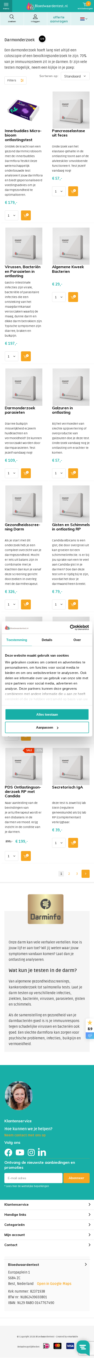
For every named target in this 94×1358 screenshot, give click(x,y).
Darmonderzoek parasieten (20, 410)
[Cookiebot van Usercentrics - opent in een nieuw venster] (70, 627)
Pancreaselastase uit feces (68, 133)
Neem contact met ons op (25, 1135)
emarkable (72, 1336)
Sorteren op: (48, 76)
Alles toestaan (47, 714)
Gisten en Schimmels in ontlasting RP (71, 527)
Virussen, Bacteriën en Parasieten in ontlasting (22, 271)
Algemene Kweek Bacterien (68, 269)
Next (86, 874)
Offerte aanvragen (59, 19)
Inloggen (35, 21)
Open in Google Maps (54, 1284)
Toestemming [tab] (16, 639)
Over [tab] (77, 639)
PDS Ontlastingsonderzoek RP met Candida (23, 791)
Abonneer (76, 1178)
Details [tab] (47, 639)
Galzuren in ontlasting (62, 410)
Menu (6, 8)
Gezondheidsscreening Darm (22, 527)
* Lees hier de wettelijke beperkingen (26, 1186)
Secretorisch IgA (67, 787)
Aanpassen (44, 727)
